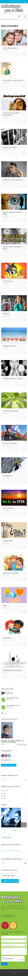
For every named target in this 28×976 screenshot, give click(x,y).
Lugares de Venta (8, 881)
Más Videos (8, 837)
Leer (24, 54)
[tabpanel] (14, 819)
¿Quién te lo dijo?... (10, 147)
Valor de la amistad (10, 573)
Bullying (6, 314)
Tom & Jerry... (8, 281)
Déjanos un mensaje (8, 765)
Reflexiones (8, 19)
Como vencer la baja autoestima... (11, 114)
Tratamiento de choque (12, 670)
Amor (4, 793)
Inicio (4, 19)
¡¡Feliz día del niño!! (10, 48)
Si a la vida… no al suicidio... (13, 80)
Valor (5, 605)
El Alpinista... (7, 476)
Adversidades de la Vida (12, 705)
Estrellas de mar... (9, 346)
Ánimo (4, 798)
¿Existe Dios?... (8, 541)
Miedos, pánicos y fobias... (13, 378)
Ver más (5, 713)
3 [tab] (15, 830)
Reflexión (5, 790)
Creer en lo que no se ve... (13, 180)
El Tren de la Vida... (10, 443)
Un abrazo (7, 638)
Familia (5, 795)
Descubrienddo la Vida (12, 697)
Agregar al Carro (20, 744)
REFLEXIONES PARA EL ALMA (11, 850)
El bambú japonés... (10, 411)
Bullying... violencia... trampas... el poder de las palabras (12, 741)
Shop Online (7, 875)
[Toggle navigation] (24, 16)
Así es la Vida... (8, 508)
